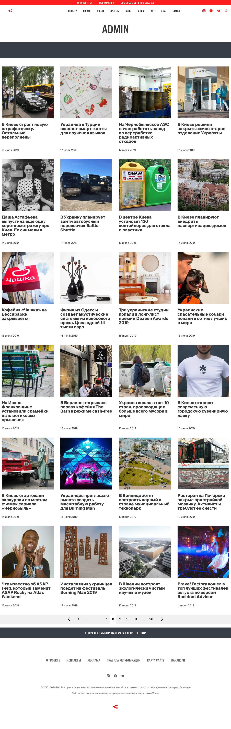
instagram (114, 632)
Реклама (94, 660)
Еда (163, 10)
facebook (127, 632)
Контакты (74, 660)
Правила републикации (123, 660)
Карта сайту (156, 660)
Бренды (114, 10)
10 (128, 619)
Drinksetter (85, 2)
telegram (140, 632)
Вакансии (178, 660)
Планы (176, 10)
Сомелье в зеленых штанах (137, 2)
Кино (128, 10)
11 (136, 619)
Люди (100, 10)
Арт (153, 10)
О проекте (53, 660)
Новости (72, 10)
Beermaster (106, 2)
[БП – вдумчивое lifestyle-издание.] (25, 11)
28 (151, 619)
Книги (141, 10)
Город (87, 10)
